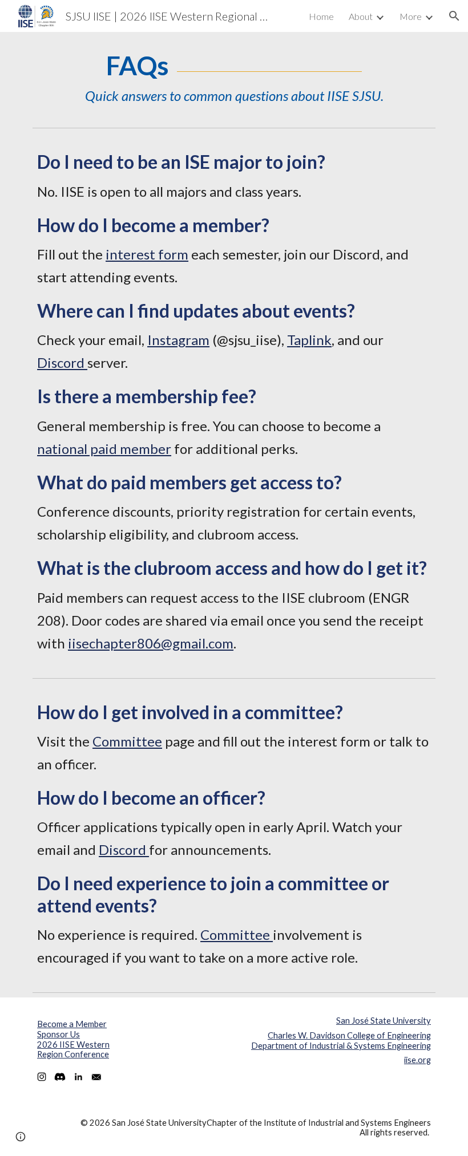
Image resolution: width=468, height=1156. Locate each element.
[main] (234, 77)
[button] (454, 16)
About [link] (361, 16)
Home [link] (321, 16)
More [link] (411, 16)
